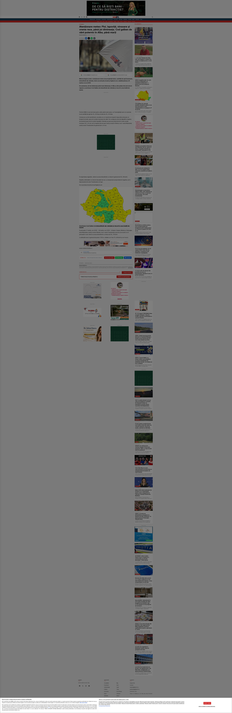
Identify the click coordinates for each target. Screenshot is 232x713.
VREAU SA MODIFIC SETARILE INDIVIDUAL (207, 706)
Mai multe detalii (83, 702)
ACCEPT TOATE (207, 703)
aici (48, 707)
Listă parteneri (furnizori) (104, 705)
